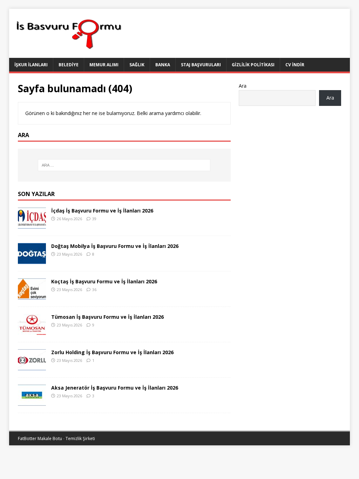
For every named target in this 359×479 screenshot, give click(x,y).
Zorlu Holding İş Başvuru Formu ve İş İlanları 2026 (112, 352)
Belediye (69, 65)
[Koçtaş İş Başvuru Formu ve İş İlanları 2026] (32, 295)
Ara (242, 85)
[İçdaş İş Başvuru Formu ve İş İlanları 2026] (32, 224)
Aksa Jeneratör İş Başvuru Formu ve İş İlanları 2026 (114, 387)
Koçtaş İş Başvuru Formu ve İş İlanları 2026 (104, 281)
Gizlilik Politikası (253, 65)
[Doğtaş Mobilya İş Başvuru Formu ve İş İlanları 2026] (32, 260)
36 (94, 289)
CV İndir (294, 65)
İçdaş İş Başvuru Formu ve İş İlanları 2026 (102, 210)
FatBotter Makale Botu (40, 438)
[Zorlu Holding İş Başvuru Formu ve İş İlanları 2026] (32, 366)
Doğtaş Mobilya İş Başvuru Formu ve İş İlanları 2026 (114, 246)
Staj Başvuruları (201, 65)
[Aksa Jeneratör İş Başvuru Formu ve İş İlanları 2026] (32, 401)
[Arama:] (124, 165)
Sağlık (136, 65)
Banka (162, 65)
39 (94, 218)
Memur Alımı (103, 65)
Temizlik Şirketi (80, 438)
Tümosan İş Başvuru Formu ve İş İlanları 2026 (107, 316)
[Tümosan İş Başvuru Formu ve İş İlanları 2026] (32, 331)
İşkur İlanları (31, 65)
